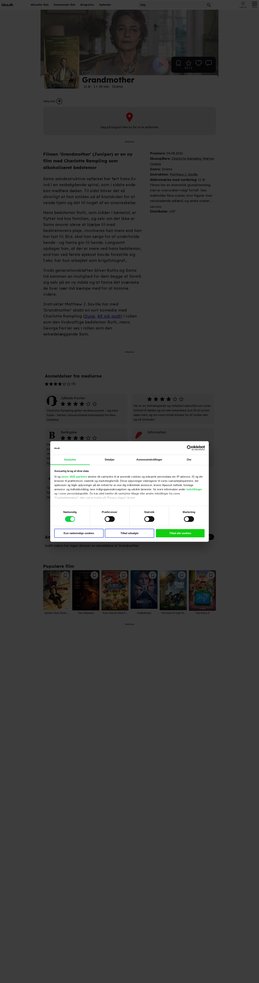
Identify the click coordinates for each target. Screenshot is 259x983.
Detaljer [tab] (110, 459)
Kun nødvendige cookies (79, 533)
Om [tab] (189, 459)
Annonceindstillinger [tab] (149, 459)
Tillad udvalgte (129, 533)
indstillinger (194, 489)
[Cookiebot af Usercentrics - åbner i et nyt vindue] (189, 448)
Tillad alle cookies (180, 533)
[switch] (110, 519)
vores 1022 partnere (74, 476)
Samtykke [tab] (70, 459)
